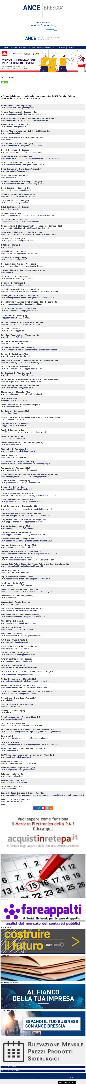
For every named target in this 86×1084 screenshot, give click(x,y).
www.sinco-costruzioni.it (11, 725)
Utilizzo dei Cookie (81, 1077)
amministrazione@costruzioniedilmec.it (41, 350)
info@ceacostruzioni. (10, 222)
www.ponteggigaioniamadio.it (13, 476)
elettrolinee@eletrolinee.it (31, 394)
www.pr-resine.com (9, 694)
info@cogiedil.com (26, 241)
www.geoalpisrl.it (8, 489)
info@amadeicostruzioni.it (35, 114)
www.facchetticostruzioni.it (36, 432)
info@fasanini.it (7, 438)
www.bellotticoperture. (10, 152)
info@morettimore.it (27, 623)
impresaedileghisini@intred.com (41, 560)
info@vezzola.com (26, 782)
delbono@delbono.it (24, 279)
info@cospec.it (21, 260)
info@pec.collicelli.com (27, 253)
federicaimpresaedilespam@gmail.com (42, 744)
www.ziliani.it (6, 801)
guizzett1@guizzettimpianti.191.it (38, 541)
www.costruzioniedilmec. (11, 350)
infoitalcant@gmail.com (47, 591)
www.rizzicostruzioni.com (11, 706)
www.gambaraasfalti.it (10, 483)
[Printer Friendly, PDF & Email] (4, 82)
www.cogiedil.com (8, 241)
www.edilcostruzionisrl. (10, 369)
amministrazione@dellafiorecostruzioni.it (43, 291)
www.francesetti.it (8, 470)
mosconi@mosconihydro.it (32, 636)
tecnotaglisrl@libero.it (29, 763)
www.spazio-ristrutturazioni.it (13, 738)
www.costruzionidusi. (10, 266)
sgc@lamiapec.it (54, 732)
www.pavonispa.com (9, 667)
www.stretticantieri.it (9, 751)
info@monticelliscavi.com (34, 617)
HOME (6, 47)
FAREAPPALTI (4, 900)
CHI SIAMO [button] (13, 47)
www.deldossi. (7, 285)
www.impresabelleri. (9, 146)
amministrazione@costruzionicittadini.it (41, 234)
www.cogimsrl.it (7, 247)
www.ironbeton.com (9, 585)
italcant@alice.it (28, 591)
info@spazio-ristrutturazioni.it (39, 738)
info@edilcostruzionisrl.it (33, 369)
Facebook (5, 400)
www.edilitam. (7, 343)
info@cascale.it (22, 203)
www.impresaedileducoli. (11, 304)
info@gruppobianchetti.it (33, 522)
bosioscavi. (5, 190)
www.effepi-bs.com (9, 388)
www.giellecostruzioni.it (10, 502)
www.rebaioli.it (7, 700)
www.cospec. (6, 260)
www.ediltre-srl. (7, 356)
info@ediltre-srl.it (24, 356)
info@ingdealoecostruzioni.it (38, 579)
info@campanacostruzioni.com (41, 215)
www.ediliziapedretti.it (10, 381)
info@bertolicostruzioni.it (33, 165)
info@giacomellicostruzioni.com (42, 495)
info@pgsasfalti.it (24, 648)
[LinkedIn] (39, 808)
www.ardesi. (6, 127)
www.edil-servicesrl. (9, 375)
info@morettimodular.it (31, 629)
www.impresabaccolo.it (10, 133)
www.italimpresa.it (8, 598)
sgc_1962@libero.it (38, 732)
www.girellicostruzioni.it (10, 509)
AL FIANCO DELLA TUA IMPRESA (10, 982)
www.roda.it (6, 713)
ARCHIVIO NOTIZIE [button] (24, 47)
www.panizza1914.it (9, 655)
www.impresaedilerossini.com (13, 553)
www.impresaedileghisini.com (13, 560)
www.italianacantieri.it (10, 591)
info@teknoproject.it (27, 770)
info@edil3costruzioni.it (32, 324)
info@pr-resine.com (27, 694)
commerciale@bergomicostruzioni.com (44, 158)
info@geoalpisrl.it (24, 489)
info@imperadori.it (25, 547)
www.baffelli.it (6, 139)
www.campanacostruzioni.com (13, 215)
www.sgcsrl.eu (7, 732)
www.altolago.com (8, 108)
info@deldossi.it (22, 285)
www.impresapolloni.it (10, 566)
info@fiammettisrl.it (27, 451)
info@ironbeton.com (28, 585)
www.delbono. (7, 279)
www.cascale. (6, 203)
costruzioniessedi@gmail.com (13, 419)
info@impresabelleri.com (31, 146)
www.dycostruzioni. (9, 311)
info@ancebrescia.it (40, 1077)
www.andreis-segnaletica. (11, 120)
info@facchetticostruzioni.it (12, 432)
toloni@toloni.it (20, 776)
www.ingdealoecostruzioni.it (12, 579)
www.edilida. (6, 337)
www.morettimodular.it (10, 629)
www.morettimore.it (9, 623)
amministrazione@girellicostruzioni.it (38, 509)
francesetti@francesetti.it (28, 470)
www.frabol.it (20, 426)
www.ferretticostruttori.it (11, 445)
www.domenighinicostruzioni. (13, 298)
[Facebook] (35, 808)
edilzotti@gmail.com (9, 413)
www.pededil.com (8, 675)
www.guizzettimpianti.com (12, 541)
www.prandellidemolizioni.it (12, 687)
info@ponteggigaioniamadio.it (40, 476)
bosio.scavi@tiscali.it (22, 190)
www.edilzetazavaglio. (10, 362)
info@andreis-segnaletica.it (36, 120)
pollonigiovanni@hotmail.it (32, 566)
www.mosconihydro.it (10, 636)
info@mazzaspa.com (29, 610)
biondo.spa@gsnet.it (35, 184)
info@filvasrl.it (20, 457)
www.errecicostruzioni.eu (11, 407)
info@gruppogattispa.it (31, 528)
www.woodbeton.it (8, 789)
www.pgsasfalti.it (8, 648)
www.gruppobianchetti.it (11, 522)
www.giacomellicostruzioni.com (14, 495)
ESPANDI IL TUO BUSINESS (8, 1010)
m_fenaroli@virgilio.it (42, 464)
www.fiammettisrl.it (9, 451)
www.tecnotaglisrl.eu (9, 763)
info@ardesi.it (20, 127)
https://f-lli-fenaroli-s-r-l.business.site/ (16, 464)
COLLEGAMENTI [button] (61, 47)
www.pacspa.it (7, 642)
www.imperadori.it (8, 547)
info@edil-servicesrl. (29, 375)
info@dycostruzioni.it (29, 311)
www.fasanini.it (22, 438)
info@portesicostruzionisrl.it (35, 681)
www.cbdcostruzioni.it (10, 209)
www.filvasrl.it (6, 457)
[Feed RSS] (51, 808)
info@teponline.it (24, 757)
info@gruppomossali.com (34, 534)
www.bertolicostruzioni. (10, 165)
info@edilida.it (20, 337)
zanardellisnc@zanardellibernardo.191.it (67, 795)
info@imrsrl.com (23, 572)
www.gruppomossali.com (11, 534)
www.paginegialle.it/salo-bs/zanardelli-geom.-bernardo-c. (24, 795)
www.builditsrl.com (9, 196)
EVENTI (3, 853)
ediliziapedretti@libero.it (31, 381)
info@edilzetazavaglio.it (32, 362)
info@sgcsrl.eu (21, 732)
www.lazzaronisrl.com (10, 604)
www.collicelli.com (8, 253)
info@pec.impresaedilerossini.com (42, 553)
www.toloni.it (6, 776)
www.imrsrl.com (7, 572)
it (21, 114)
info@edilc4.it (19, 331)
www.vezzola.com (8, 782)
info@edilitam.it (22, 343)
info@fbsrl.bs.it (7, 426)
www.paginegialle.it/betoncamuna (15, 171)
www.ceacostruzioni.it (30, 222)
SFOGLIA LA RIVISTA (6, 927)
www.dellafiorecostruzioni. (12, 291)
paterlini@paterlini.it (24, 661)
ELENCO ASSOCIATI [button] (38, 47)
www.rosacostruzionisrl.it (11, 719)
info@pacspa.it (21, 642)
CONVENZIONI (49, 47)
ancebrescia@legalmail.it (70, 1077)
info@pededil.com (25, 675)
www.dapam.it (7, 272)
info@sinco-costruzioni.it (33, 725)
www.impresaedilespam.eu (12, 744)
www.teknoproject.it (9, 770)
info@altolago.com (26, 108)
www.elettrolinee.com (10, 394)
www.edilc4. (6, 331)
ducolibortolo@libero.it (34, 304)
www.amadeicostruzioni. (11, 114)
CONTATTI (71, 47)
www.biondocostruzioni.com (12, 184)
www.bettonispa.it (8, 177)
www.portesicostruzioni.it (11, 681)
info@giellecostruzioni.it (32, 502)
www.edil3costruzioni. (10, 324)
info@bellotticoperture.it (32, 152)
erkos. (14, 400)
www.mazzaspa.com (9, 610)
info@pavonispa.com (29, 667)
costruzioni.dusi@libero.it (32, 266)
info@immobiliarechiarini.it (38, 228)
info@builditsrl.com (27, 196)
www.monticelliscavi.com (11, 617)
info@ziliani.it (19, 801)
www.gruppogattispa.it (10, 528)
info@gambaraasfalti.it (31, 483)
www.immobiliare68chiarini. (12, 228)
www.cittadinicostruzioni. (11, 234)
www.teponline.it (8, 757)
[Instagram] (47, 808)
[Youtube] (43, 808)
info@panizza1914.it (26, 655)
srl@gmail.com (23, 400)
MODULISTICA (5, 955)
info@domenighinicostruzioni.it (41, 298)
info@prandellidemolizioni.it (37, 687)
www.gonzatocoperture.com (12, 515)
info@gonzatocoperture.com (38, 515)
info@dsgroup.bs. (8, 318)
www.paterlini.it (7, 661)
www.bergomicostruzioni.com (13, 158)
